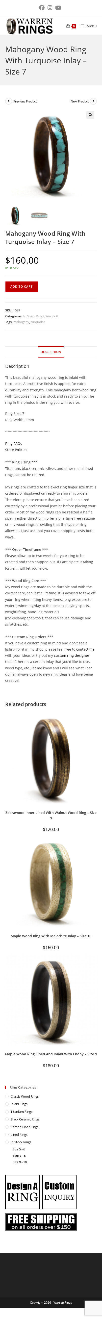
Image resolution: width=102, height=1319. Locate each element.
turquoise (38, 322)
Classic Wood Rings (25, 1096)
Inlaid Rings (19, 1104)
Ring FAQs (13, 443)
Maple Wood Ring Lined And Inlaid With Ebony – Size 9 (51, 1054)
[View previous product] (8, 101)
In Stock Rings (33, 316)
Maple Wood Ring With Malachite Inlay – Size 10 (51, 936)
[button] (90, 115)
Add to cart (21, 286)
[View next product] (93, 101)
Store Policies (16, 449)
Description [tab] (51, 352)
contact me (85, 649)
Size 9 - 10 (20, 1162)
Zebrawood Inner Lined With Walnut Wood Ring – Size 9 (51, 815)
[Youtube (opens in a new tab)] (58, 7)
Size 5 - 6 (19, 1149)
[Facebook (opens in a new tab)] (42, 7)
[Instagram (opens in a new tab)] (50, 7)
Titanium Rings (21, 1111)
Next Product (80, 101)
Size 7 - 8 (51, 316)
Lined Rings (19, 1134)
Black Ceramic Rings (25, 1119)
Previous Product (25, 101)
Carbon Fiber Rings (24, 1127)
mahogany (21, 322)
